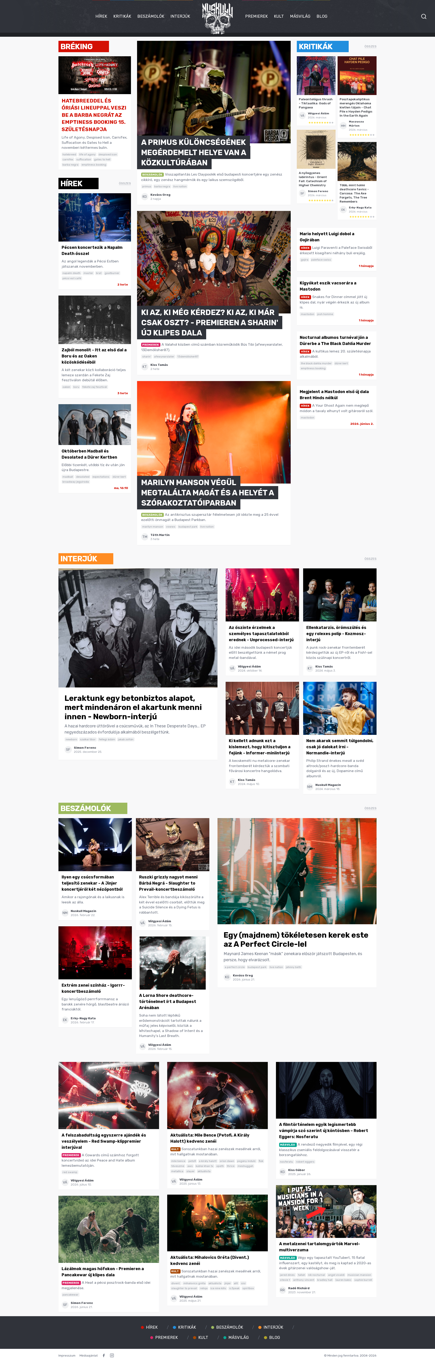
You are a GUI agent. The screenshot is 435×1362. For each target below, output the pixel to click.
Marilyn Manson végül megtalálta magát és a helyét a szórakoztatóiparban (207, 492)
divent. (175, 1283)
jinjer (228, 1283)
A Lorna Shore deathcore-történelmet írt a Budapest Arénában (167, 1001)
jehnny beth (293, 967)
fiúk (261, 1161)
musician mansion (359, 1274)
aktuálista (204, 1171)
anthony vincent (303, 1279)
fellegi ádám (107, 739)
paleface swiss (321, 259)
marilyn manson (152, 526)
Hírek (101, 16)
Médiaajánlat (89, 1355)
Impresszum (66, 1355)
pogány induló (246, 1161)
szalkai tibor (88, 739)
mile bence (178, 1161)
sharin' (146, 356)
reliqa (204, 1288)
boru (76, 387)
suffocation (83, 159)
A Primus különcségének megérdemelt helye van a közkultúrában (193, 152)
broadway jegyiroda (76, 481)
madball (68, 476)
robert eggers (305, 1161)
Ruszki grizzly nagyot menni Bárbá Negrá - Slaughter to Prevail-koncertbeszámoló (168, 883)
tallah (301, 1274)
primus (146, 186)
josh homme (325, 314)
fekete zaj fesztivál (94, 387)
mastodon (307, 314)
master (88, 273)
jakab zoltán (125, 739)
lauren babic (343, 1279)
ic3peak (234, 1288)
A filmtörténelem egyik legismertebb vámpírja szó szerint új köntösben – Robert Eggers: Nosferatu (323, 1130)
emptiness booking (94, 164)
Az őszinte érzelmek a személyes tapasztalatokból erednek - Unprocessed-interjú (261, 633)
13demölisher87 (187, 356)
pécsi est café (72, 278)
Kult (279, 16)
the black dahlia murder (316, 363)
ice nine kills (218, 1288)
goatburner (112, 273)
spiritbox (248, 1288)
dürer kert (119, 476)
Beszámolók (150, 16)
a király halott (208, 1161)
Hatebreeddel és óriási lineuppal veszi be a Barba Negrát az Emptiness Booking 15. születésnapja (94, 115)
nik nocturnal (316, 1274)
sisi (243, 1283)
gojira (304, 259)
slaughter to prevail (184, 1288)
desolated (82, 476)
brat (99, 273)
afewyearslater (164, 356)
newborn (71, 739)
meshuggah (245, 1166)
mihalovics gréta (194, 1283)
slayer (190, 1171)
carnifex (68, 159)
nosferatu (286, 1161)
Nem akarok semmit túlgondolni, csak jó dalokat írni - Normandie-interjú (339, 747)
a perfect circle (235, 967)
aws (190, 1166)
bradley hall (324, 1279)
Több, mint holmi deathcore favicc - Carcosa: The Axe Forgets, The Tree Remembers (354, 193)
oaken (66, 387)
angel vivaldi (336, 1274)
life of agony (87, 154)
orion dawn (227, 1161)
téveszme (177, 1166)
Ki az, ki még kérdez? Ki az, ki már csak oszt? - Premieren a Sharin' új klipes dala (209, 322)
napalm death (71, 273)
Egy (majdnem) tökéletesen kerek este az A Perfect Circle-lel (296, 939)
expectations (100, 476)
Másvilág (300, 16)
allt (236, 1283)
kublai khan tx (204, 1166)
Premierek (256, 16)
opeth (220, 1166)
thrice (230, 1166)
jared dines (287, 1274)
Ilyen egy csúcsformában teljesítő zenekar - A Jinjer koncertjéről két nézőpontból (92, 883)
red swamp (70, 1172)
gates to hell (102, 159)
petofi (192, 1161)
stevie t (285, 1279)
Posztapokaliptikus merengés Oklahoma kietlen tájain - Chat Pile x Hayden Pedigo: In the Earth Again (356, 107)
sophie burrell (363, 1279)
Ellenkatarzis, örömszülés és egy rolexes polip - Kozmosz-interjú (336, 633)
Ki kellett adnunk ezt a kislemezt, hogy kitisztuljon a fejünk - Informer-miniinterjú (259, 747)
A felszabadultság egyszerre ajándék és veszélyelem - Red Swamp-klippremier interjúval (104, 1141)
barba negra (70, 164)
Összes (125, 183)
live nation (180, 186)
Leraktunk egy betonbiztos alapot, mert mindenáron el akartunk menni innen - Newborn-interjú (133, 707)
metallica (177, 1171)
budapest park (188, 526)
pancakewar (70, 1294)
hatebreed (69, 154)
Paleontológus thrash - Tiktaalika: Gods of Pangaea (316, 103)
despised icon (108, 154)
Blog (322, 16)
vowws (170, 526)
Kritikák (122, 16)
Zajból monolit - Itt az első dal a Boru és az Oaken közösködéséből (94, 356)
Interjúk (180, 16)
